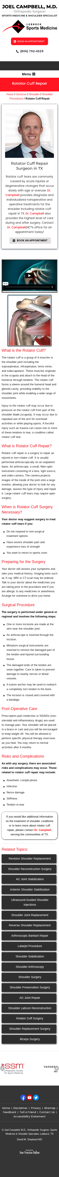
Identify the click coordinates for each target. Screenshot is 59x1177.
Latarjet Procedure (30, 946)
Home (9, 94)
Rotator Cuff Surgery (29, 1018)
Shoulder (34, 94)
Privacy (36, 1108)
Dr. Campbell (35, 213)
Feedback (9, 1112)
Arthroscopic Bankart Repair (29, 935)
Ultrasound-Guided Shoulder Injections (30, 902)
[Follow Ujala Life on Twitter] (36, 1097)
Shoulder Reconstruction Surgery (29, 869)
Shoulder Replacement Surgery (29, 1028)
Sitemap (50, 1108)
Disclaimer (20, 1108)
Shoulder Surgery (29, 977)
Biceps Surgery (30, 1039)
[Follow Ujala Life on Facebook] (24, 1097)
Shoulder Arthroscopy (30, 966)
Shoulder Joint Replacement (29, 915)
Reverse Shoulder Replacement (30, 925)
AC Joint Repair (30, 997)
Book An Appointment (31, 41)
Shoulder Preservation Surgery (30, 987)
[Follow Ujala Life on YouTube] (30, 1097)
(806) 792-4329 (31, 51)
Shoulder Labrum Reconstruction (29, 1008)
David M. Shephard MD (29, 1139)
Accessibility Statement (29, 1116)
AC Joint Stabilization (30, 879)
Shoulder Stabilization (30, 956)
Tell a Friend (28, 1112)
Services (21, 94)
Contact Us (47, 1112)
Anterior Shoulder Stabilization (30, 889)
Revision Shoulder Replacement (30, 858)
